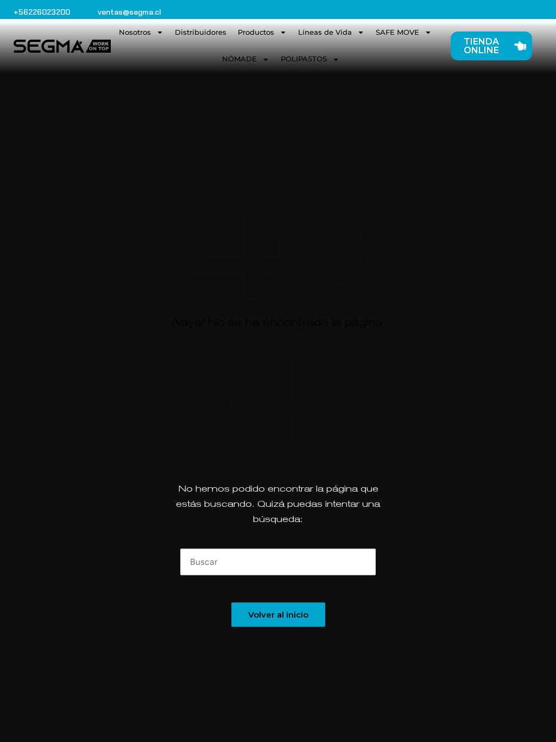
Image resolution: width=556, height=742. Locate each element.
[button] (361, 562)
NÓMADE (239, 58)
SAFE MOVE (397, 32)
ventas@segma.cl (129, 12)
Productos (256, 32)
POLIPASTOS (304, 58)
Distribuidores (200, 32)
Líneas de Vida (325, 32)
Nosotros (135, 32)
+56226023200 (42, 12)
